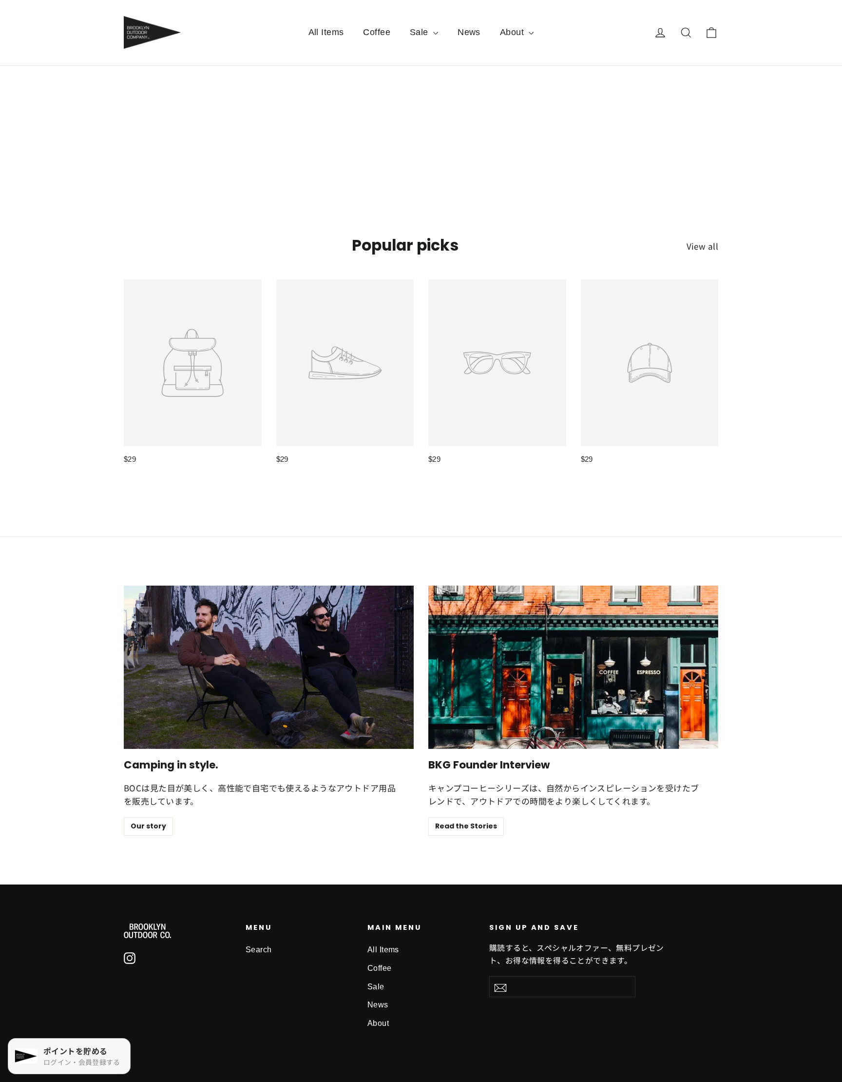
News (469, 32)
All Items (326, 32)
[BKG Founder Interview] (573, 667)
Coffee (376, 32)
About (513, 32)
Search (259, 949)
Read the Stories (466, 826)
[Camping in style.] (269, 667)
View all (702, 246)
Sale (420, 32)
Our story (148, 826)
